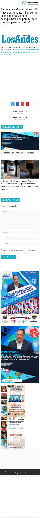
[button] (8, 3)
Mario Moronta (20, 119)
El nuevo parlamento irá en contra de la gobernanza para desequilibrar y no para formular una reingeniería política (20, 52)
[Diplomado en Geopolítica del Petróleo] (20, 141)
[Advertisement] (20, 78)
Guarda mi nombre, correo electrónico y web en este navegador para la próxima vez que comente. (18, 252)
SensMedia (32, 471)
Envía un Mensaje (25, 473)
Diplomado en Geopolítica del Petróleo (17, 152)
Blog (16, 473)
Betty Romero (20, 113)
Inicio (11, 473)
